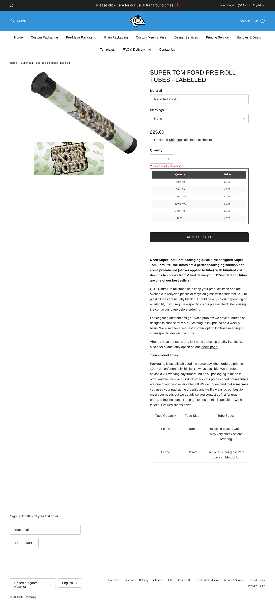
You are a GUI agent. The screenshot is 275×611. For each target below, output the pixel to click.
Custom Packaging (44, 37)
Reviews (129, 580)
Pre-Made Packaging (81, 37)
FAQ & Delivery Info (137, 49)
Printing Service (217, 37)
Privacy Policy (256, 585)
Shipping (175, 139)
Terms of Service (234, 580)
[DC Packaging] (137, 21)
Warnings (157, 110)
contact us (181, 399)
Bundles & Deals (249, 37)
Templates (107, 49)
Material (156, 90)
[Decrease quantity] (153, 159)
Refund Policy (257, 580)
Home (18, 37)
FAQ (170, 580)
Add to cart (199, 237)
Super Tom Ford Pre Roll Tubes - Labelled (45, 62)
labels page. (209, 347)
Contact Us (167, 49)
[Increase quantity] (169, 159)
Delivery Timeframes (151, 580)
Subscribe (24, 542)
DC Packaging (27, 597)
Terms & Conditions (207, 580)
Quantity (156, 150)
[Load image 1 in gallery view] (83, 126)
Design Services (186, 37)
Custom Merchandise (151, 37)
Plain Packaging (116, 37)
